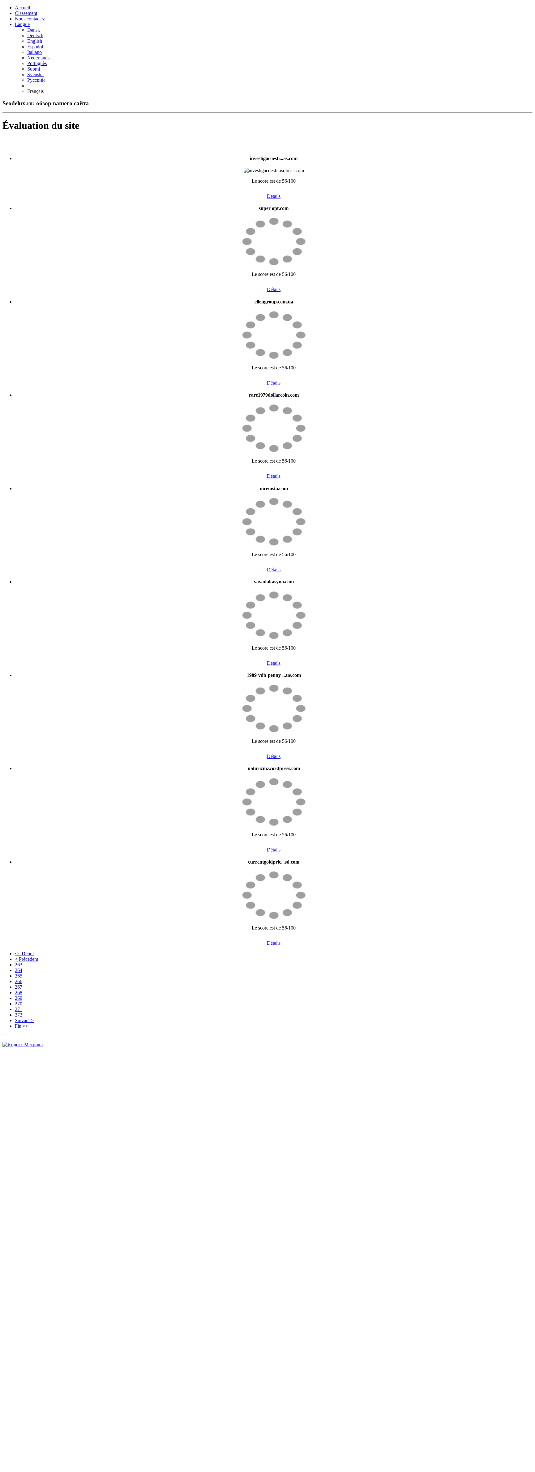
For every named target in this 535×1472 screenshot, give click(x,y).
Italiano (34, 52)
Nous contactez (30, 18)
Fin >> (21, 1026)
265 (18, 975)
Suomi (33, 69)
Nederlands (38, 57)
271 (18, 1009)
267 (18, 987)
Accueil (22, 7)
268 (18, 992)
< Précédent (26, 959)
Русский (36, 80)
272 (18, 1014)
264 (18, 970)
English (34, 41)
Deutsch (35, 35)
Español (35, 46)
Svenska (35, 74)
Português (37, 63)
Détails (274, 196)
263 (18, 964)
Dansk (33, 30)
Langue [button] (22, 24)
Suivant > (24, 1020)
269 (18, 998)
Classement (26, 13)
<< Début (24, 953)
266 (18, 981)
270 (18, 1003)
